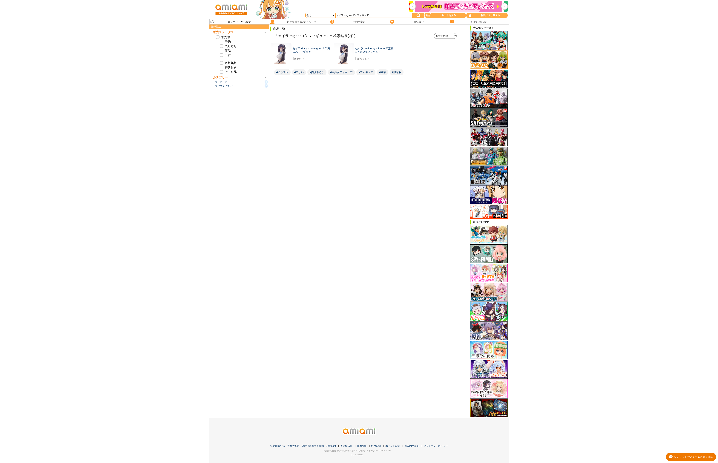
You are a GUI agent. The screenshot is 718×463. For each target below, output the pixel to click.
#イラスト (282, 72)
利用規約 (376, 445)
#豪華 (382, 72)
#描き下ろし (317, 72)
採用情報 (362, 445)
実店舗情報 (346, 445)
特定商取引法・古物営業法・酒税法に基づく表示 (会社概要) (303, 445)
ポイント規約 (392, 445)
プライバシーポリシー (436, 445)
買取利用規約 (411, 445)
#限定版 (396, 72)
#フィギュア (366, 72)
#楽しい (299, 72)
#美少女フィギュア (341, 72)
